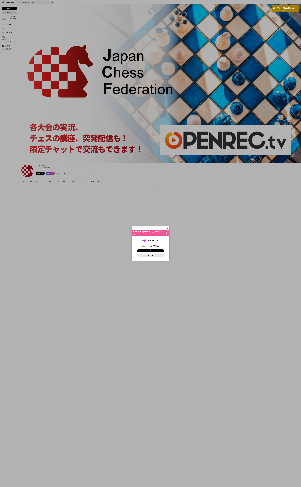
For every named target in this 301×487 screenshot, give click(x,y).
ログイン (150, 250)
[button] (150, 233)
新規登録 (150, 255)
